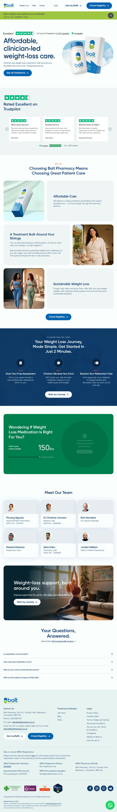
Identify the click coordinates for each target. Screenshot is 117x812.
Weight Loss (24, 6)
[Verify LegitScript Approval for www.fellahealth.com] (57, 788)
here (33, 756)
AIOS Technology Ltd (53, 803)
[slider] (39, 457)
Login (56, 6)
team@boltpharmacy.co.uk (23, 722)
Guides (42, 6)
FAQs (34, 6)
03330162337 (16, 718)
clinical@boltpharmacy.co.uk (15, 729)
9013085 (7, 766)
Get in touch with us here (63, 641)
